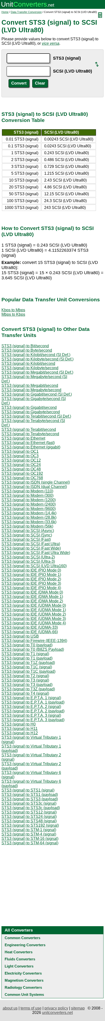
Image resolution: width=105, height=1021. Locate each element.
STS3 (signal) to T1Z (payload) (28, 663)
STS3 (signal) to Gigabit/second (29, 407)
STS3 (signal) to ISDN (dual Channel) (34, 487)
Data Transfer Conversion (26, 12)
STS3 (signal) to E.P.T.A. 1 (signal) (31, 698)
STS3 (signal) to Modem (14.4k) (28, 513)
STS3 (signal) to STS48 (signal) (29, 821)
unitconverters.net (57, 1012)
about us (10, 1008)
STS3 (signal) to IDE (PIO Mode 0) (31, 570)
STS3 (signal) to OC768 (22, 478)
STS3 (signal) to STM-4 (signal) (28, 834)
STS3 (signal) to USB (20, 636)
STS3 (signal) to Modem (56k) (27, 526)
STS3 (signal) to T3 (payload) (26, 685)
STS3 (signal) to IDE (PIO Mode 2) (31, 579)
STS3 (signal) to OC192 (22, 473)
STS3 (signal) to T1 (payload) (26, 658)
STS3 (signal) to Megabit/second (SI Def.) (37, 372)
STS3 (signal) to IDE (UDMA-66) (29, 632)
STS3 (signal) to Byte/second (26, 350)
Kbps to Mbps (13, 310)
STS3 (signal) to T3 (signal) (25, 680)
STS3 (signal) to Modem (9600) (28, 509)
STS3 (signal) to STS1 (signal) (27, 790)
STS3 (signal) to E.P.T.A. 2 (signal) (31, 707)
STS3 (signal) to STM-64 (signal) (29, 843)
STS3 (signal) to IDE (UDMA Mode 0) (33, 605)
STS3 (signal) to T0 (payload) (26, 645)
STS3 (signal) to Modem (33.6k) (28, 522)
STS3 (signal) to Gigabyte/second (30, 412)
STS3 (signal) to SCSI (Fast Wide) (31, 548)
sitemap (78, 1008)
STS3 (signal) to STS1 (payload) (29, 795)
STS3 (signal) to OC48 (21, 469)
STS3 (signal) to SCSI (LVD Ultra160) (34, 566)
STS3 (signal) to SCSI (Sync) (26, 535)
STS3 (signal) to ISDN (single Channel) (35, 482)
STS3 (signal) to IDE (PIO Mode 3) (31, 583)
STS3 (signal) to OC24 (21, 465)
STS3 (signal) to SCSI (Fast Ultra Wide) (35, 553)
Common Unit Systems (24, 994)
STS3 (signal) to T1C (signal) (26, 667)
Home (5, 12)
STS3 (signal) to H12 (19, 733)
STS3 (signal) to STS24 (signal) (29, 817)
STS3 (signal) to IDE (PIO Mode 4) (31, 588)
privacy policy (56, 1008)
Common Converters (22, 938)
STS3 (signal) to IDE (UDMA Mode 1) (33, 610)
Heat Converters (18, 952)
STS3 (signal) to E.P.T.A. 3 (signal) (31, 715)
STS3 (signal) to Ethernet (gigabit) (30, 447)
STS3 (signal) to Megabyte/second (31, 390)
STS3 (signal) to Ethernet (23, 438)
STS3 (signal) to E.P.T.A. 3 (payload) (32, 720)
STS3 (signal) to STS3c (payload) (30, 808)
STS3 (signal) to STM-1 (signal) (28, 830)
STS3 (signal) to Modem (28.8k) (28, 517)
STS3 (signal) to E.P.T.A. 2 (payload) (32, 711)
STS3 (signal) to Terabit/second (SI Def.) (36, 416)
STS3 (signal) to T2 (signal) (25, 676)
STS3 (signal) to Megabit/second (29, 385)
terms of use (31, 1008)
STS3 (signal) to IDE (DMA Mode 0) (32, 592)
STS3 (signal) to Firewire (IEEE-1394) (34, 641)
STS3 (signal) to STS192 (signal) (30, 825)
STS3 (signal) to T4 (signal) (25, 693)
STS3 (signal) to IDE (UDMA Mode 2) (33, 614)
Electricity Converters (23, 973)
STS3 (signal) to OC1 (20, 451)
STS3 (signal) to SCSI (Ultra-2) (28, 557)
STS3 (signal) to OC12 (21, 460)
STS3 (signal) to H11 (19, 729)
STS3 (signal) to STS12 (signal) (29, 812)
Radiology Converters (23, 987)
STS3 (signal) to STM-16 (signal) (29, 838)
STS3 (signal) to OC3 (20, 456)
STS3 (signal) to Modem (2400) (28, 504)
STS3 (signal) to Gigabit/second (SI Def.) (36, 394)
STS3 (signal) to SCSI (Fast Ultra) (30, 544)
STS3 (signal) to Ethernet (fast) (28, 443)
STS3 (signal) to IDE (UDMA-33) (29, 627)
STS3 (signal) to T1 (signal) (25, 654)
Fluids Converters (20, 959)
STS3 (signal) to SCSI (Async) (27, 531)
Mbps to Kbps (13, 314)
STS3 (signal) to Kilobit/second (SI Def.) (35, 355)
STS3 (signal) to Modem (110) (27, 491)
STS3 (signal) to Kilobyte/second (29, 368)
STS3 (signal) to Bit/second (25, 346)
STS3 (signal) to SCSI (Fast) (26, 539)
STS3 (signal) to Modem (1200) (28, 500)
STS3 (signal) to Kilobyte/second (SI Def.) (37, 359)
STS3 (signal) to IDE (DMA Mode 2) (32, 601)
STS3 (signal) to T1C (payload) (28, 671)
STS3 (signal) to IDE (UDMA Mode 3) (33, 619)
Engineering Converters (25, 945)
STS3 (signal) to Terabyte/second (30, 434)
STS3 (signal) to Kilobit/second (28, 363)
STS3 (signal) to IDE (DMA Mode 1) (32, 597)
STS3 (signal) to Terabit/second (28, 429)
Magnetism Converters (24, 980)
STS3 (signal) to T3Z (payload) (28, 689)
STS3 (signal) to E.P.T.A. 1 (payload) (32, 702)
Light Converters (19, 966)
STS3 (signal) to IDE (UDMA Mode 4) (33, 623)
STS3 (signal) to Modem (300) (27, 495)
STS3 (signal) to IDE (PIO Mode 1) (31, 575)
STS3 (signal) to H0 (18, 724)
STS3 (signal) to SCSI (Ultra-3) (28, 561)
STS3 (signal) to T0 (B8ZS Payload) (32, 649)
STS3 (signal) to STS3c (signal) (28, 803)
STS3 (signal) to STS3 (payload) (29, 799)
